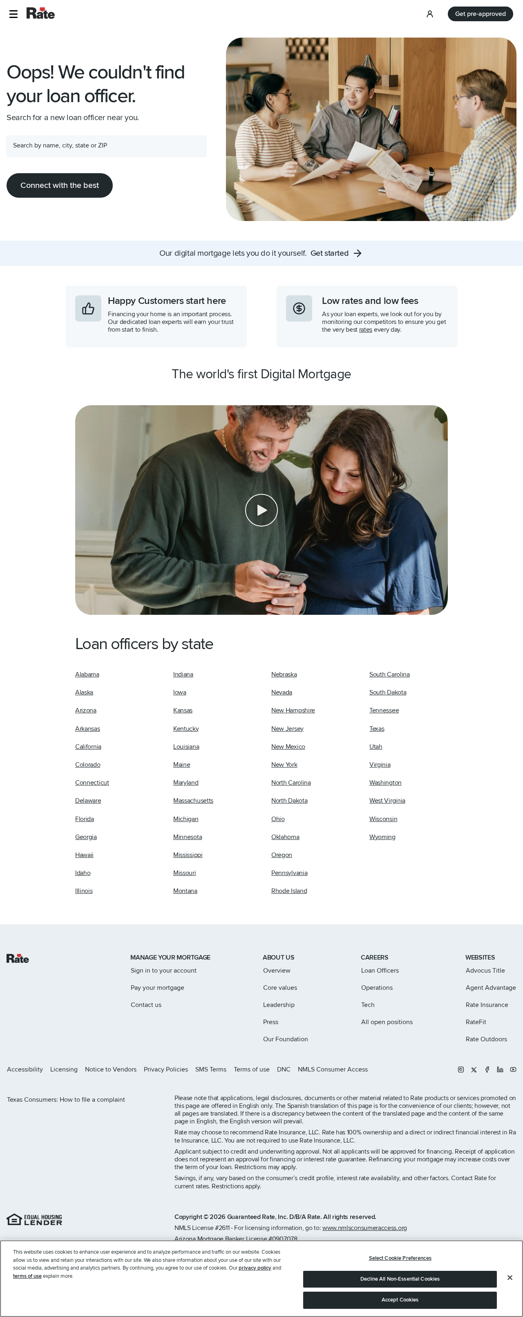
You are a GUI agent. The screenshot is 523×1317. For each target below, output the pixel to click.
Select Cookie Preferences (400, 1258)
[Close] (510, 1278)
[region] (261, 1278)
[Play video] (261, 510)
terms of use (27, 1276)
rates (365, 330)
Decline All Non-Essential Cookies (400, 1279)
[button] (13, 14)
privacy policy (255, 1268)
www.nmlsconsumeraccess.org (364, 1228)
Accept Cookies (400, 1300)
